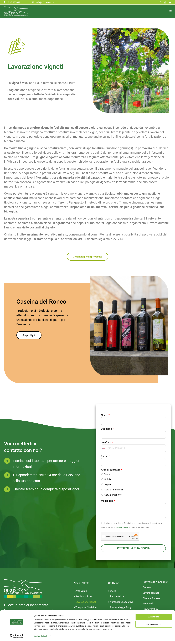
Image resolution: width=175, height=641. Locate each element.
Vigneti (107, 484)
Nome (105, 415)
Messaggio (108, 500)
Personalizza (152, 624)
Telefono (107, 442)
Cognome (107, 428)
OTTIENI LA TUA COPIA (133, 548)
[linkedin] (170, 2)
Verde (107, 474)
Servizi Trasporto (113, 494)
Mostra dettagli (40, 636)
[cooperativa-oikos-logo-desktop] (16, 8)
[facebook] (160, 2)
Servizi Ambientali (113, 489)
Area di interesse (111, 469)
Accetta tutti (153, 617)
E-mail (105, 456)
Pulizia (107, 479)
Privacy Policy (122, 528)
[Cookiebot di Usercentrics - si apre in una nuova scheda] (16, 636)
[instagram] (165, 2)
